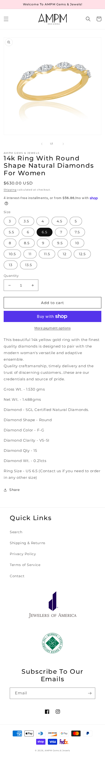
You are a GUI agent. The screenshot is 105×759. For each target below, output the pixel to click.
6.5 (44, 232)
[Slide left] (41, 144)
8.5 (27, 243)
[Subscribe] (89, 693)
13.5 (28, 265)
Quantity (11, 276)
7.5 (77, 232)
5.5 (11, 232)
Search (16, 532)
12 (64, 254)
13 (10, 265)
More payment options (52, 328)
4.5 (59, 221)
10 (77, 243)
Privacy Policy (23, 554)
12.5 (82, 254)
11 (30, 254)
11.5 (47, 254)
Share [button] (14, 490)
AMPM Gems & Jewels (57, 750)
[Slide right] (63, 144)
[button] (6, 19)
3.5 (26, 221)
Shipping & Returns (27, 543)
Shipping (10, 189)
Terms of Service (25, 565)
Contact (17, 576)
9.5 (60, 243)
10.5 (12, 254)
